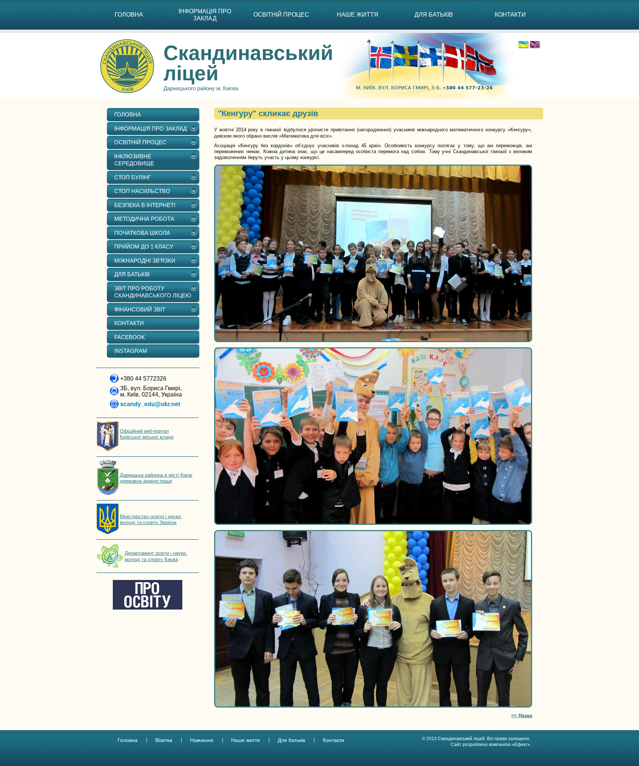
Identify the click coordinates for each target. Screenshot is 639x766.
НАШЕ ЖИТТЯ (357, 14)
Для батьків (291, 740)
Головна (128, 740)
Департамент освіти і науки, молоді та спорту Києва (156, 556)
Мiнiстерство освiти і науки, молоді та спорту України (151, 519)
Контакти (333, 740)
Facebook (129, 337)
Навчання (201, 740)
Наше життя (245, 740)
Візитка (163, 740)
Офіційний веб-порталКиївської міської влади (146, 434)
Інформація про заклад (205, 14)
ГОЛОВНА (129, 14)
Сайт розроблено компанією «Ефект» (490, 744)
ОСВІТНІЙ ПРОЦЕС (281, 14)
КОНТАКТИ (510, 14)
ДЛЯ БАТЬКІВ (434, 14)
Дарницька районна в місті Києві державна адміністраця (156, 478)
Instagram (130, 351)
